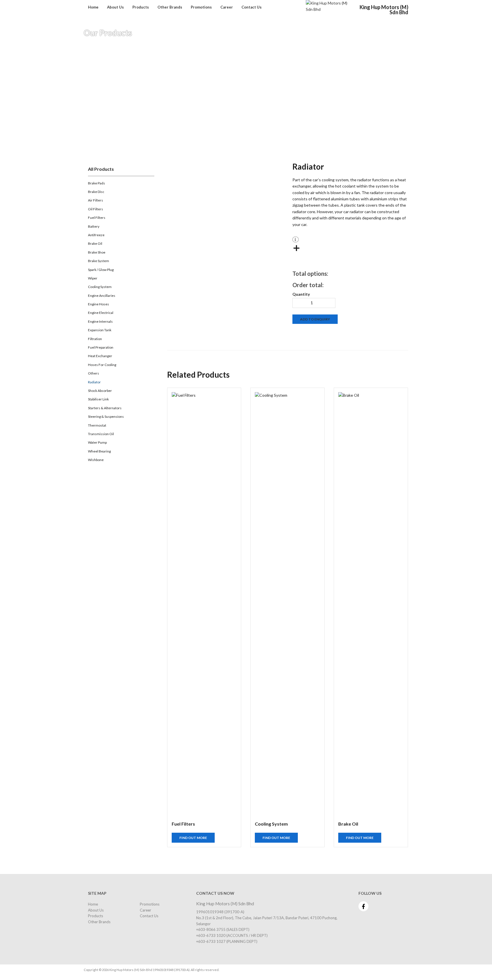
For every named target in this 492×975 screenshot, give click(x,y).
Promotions (201, 7)
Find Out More (193, 838)
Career (226, 7)
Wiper (92, 278)
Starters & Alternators (105, 408)
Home (93, 7)
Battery (93, 226)
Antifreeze (96, 235)
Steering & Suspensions (106, 416)
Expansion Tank (99, 330)
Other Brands (169, 7)
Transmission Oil (101, 434)
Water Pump (97, 442)
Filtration (95, 339)
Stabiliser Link (98, 399)
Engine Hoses (98, 304)
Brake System (98, 261)
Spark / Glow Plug (101, 270)
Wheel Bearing (99, 451)
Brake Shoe (96, 252)
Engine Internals (100, 321)
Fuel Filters (96, 217)
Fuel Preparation (100, 347)
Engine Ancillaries (101, 295)
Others (93, 373)
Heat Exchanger (100, 356)
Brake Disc (96, 192)
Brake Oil (95, 243)
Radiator (94, 382)
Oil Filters (95, 209)
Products (140, 7)
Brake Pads (96, 183)
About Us (115, 7)
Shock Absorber (100, 390)
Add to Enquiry (315, 319)
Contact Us (251, 7)
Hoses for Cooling (102, 365)
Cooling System (100, 287)
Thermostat (97, 425)
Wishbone (96, 460)
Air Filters (95, 200)
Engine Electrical (100, 312)
